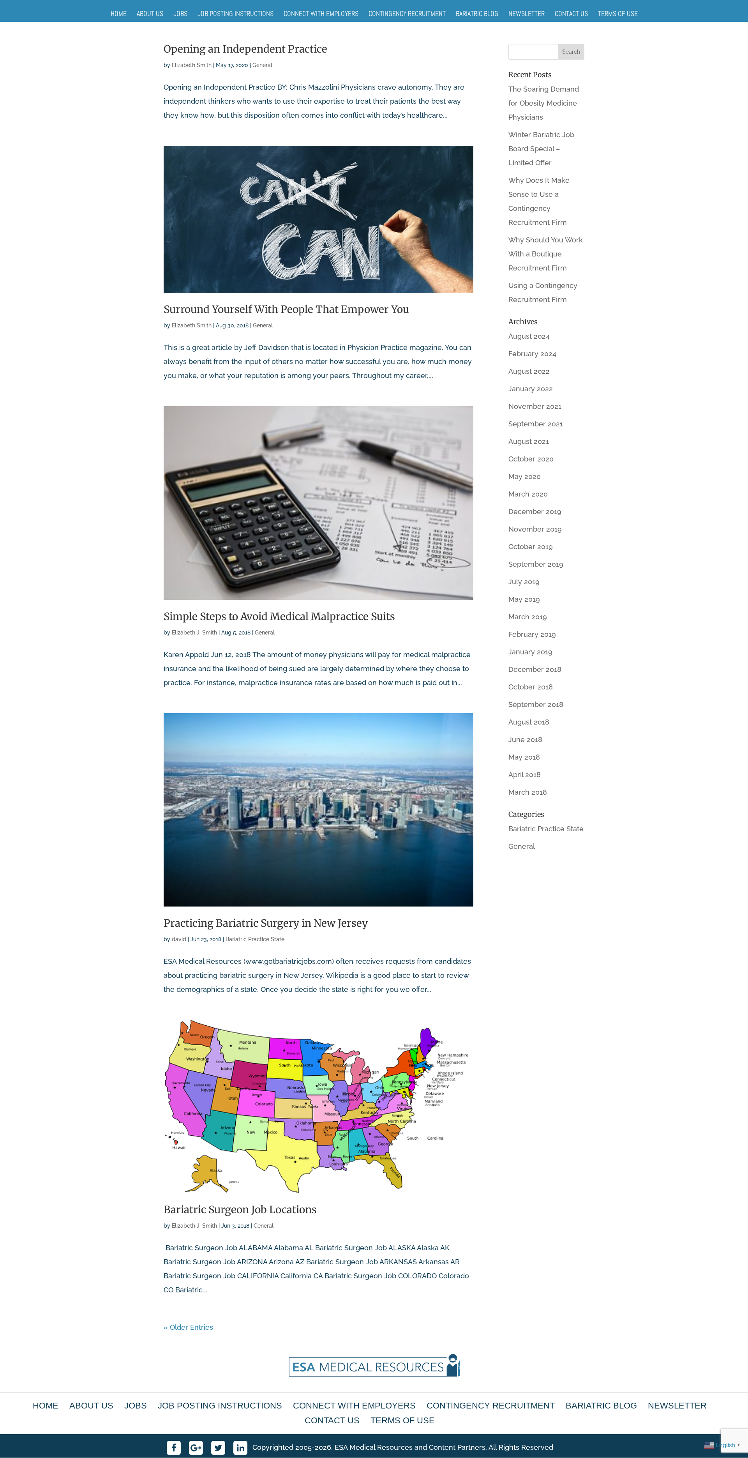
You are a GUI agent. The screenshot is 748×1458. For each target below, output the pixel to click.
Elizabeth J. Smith (194, 632)
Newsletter (526, 13)
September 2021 (535, 424)
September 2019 (535, 564)
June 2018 (525, 739)
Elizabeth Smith (192, 65)
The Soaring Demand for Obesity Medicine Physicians (543, 103)
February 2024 (532, 354)
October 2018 (530, 687)
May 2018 (524, 757)
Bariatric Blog (477, 13)
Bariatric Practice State (255, 939)
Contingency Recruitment (407, 13)
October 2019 (530, 547)
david (179, 939)
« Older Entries (188, 1327)
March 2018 (527, 792)
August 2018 (528, 722)
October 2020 (531, 459)
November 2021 (534, 406)
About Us (150, 13)
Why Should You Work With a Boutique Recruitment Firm (545, 254)
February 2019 (532, 634)
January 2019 (530, 652)
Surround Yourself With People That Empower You (286, 309)
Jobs (180, 13)
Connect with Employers (321, 13)
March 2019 (527, 617)
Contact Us (571, 13)
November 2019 (535, 529)
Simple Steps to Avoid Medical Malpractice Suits (279, 616)
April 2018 (524, 775)
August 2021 (528, 441)
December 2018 (534, 669)
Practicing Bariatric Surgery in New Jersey (266, 923)
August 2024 (529, 336)
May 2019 (524, 599)
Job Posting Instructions (235, 13)
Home (119, 13)
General (262, 65)
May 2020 (524, 476)
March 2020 (528, 494)
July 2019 (524, 582)
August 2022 (529, 371)
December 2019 (534, 511)
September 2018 (535, 704)
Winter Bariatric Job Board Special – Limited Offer (541, 149)
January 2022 (530, 389)
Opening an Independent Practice (245, 48)
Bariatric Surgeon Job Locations (240, 1209)
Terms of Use (618, 13)
